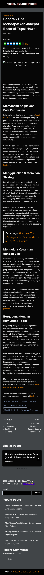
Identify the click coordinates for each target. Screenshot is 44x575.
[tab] (17, 468)
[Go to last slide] (5, 458)
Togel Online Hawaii (11, 410)
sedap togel (7, 559)
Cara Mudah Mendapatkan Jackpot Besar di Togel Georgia (35, 426)
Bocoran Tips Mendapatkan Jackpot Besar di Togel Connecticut (22, 237)
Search (5, 489)
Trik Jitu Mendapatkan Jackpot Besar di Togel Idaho (9, 426)
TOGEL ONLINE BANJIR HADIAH (15, 406)
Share (27, 44)
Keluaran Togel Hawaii (29, 401)
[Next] (38, 458)
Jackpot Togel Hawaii (11, 401)
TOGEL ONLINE (8, 15)
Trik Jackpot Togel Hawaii (29, 410)
